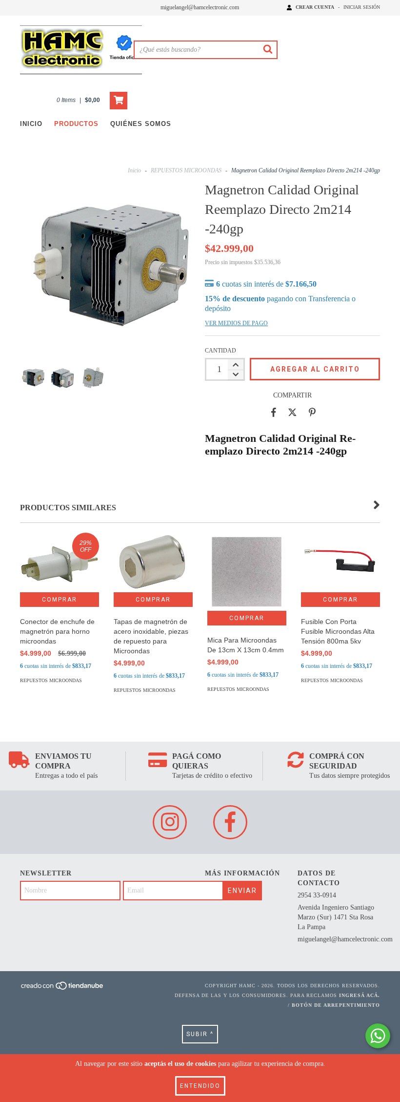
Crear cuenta (315, 7)
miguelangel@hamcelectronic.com (199, 7)
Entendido (200, 1085)
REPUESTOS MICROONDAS (186, 170)
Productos (76, 123)
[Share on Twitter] (292, 412)
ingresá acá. (359, 995)
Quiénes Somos (140, 123)
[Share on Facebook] (273, 412)
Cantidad (220, 350)
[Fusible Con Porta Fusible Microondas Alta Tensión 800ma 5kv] (340, 562)
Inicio (31, 123)
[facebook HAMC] (230, 822)
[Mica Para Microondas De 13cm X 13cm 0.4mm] (246, 571)
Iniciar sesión (361, 7)
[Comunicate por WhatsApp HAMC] (377, 1035)
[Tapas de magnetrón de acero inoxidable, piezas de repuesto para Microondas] (153, 562)
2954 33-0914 (317, 895)
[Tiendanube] (62, 989)
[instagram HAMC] (170, 822)
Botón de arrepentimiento (336, 1005)
